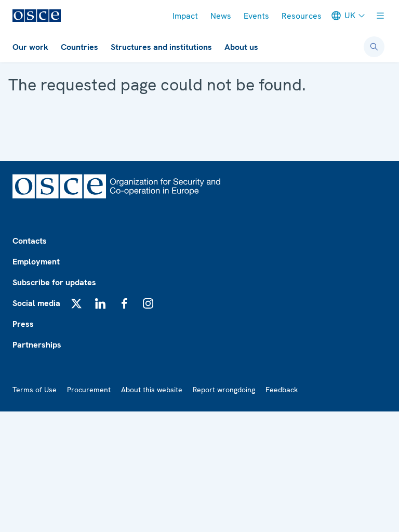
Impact (185, 15)
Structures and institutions (161, 47)
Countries (79, 47)
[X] (76, 303)
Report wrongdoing (224, 389)
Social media (36, 303)
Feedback (281, 389)
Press (23, 323)
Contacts (29, 240)
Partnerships (36, 344)
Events (256, 15)
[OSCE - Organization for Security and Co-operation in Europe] (36, 15)
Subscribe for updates (54, 282)
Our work (30, 47)
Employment (36, 261)
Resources (302, 15)
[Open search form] (374, 46)
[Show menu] (380, 15)
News (220, 15)
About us (241, 47)
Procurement (89, 389)
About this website (151, 389)
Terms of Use (34, 389)
